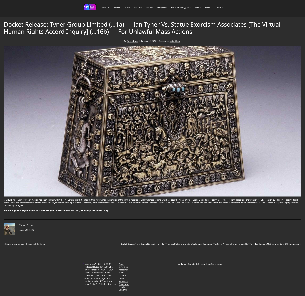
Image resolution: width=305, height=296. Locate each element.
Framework (124, 284)
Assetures (123, 269)
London (122, 275)
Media (121, 272)
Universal (123, 289)
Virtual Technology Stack (181, 7)
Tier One (116, 7)
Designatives (162, 7)
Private (122, 287)
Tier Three (138, 7)
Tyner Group (132, 41)
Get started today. (100, 210)
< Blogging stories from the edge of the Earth (24, 244)
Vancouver (123, 281)
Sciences (197, 7)
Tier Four (149, 7)
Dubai (121, 278)
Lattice (220, 7)
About (121, 264)
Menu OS (105, 7)
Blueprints (209, 7)
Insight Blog (175, 41)
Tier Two (127, 7)
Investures (123, 267)
